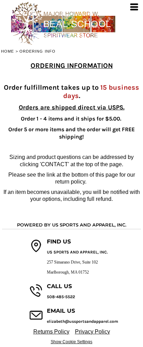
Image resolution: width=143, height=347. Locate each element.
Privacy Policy (92, 332)
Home (7, 51)
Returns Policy (51, 332)
